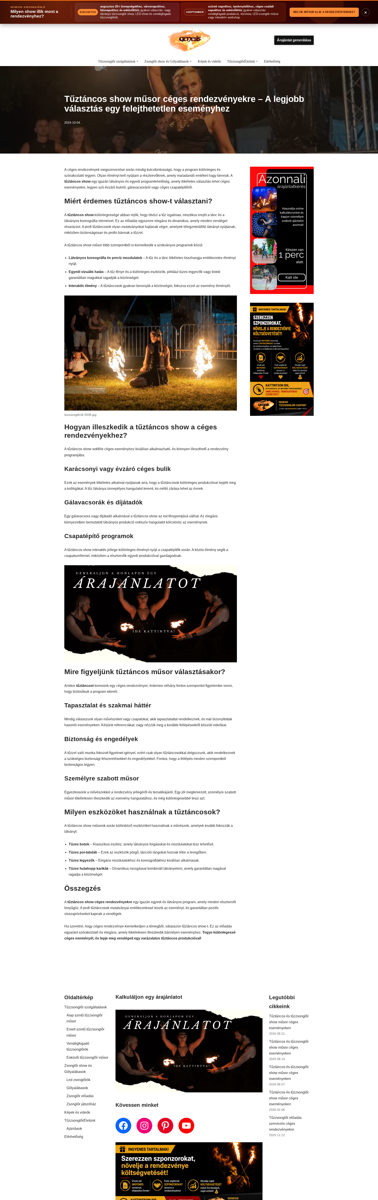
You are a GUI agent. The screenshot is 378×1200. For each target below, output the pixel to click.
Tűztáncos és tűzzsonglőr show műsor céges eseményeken (289, 1022)
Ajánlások (74, 1128)
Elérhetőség (272, 61)
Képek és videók (209, 61)
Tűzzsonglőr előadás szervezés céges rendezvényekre (285, 1123)
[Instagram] (144, 1126)
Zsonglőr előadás (80, 1096)
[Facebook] (123, 1126)
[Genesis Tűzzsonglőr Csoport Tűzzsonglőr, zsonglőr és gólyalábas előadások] (189, 40)
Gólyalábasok (77, 1088)
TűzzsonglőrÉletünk (79, 1120)
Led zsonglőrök (78, 1080)
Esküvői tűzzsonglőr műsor (87, 1057)
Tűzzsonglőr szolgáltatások (85, 1007)
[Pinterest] (165, 1126)
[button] (137, 61)
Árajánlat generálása (294, 40)
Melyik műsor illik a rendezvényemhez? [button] (324, 12)
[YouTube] (186, 1126)
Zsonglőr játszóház (81, 1104)
